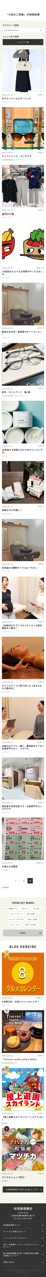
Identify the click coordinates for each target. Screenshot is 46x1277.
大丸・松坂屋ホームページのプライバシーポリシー (21, 1245)
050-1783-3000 (25, 1218)
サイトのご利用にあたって (14, 1231)
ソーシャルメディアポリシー (15, 1238)
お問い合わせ (9, 1262)
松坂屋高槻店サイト (11, 1225)
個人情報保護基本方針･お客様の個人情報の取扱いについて (21, 1254)
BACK (6, 887)
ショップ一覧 (23, 42)
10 (30, 881)
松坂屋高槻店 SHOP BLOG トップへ (22, 1189)
